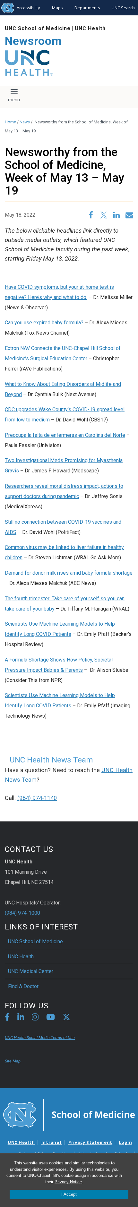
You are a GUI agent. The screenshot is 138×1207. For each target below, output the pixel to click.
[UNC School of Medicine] (69, 1114)
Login (125, 1142)
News (25, 122)
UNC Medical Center (30, 971)
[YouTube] (50, 1018)
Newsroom (33, 41)
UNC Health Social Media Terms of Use (40, 1037)
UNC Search (123, 8)
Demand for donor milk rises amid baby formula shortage (69, 573)
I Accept (69, 1194)
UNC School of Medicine (38, 28)
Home (10, 122)
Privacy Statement (90, 1142)
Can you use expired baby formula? (44, 323)
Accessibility (28, 8)
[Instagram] (35, 1018)
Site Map (13, 1061)
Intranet (51, 1142)
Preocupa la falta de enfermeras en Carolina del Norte (65, 435)
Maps (57, 8)
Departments (87, 8)
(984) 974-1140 (37, 798)
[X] (66, 1018)
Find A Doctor (23, 986)
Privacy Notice (68, 1181)
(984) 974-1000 (22, 913)
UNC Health (90, 28)
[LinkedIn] (20, 1018)
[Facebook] (7, 1018)
